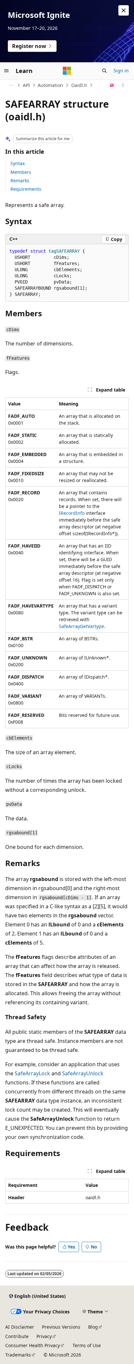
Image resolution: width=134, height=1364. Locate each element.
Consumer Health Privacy (32, 1345)
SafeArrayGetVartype (81, 626)
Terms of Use (87, 1345)
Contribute (17, 1336)
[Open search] (104, 71)
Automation (50, 85)
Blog (93, 1327)
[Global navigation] (6, 71)
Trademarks (18, 1355)
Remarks (19, 180)
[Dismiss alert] (123, 10)
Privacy (44, 1336)
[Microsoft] (67, 70)
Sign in (121, 70)
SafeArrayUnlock (82, 1073)
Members (20, 172)
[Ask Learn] (112, 85)
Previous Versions (61, 1327)
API (26, 85)
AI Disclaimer (19, 1327)
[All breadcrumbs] (11, 85)
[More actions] (123, 85)
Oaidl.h (79, 85)
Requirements (25, 189)
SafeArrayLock (32, 1073)
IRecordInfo (72, 513)
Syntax (17, 163)
